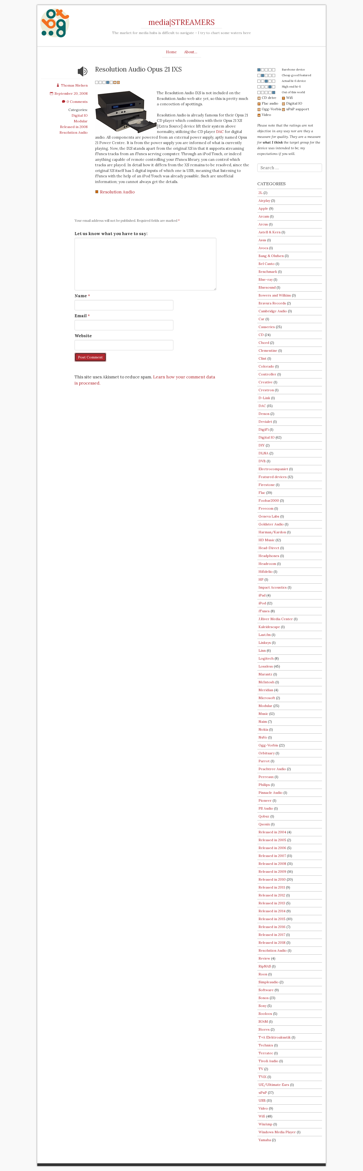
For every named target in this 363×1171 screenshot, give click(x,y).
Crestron (266, 390)
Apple (263, 208)
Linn (262, 650)
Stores (264, 1029)
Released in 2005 (272, 840)
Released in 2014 (272, 911)
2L (260, 192)
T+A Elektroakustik (275, 1037)
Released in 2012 (272, 895)
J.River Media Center (276, 619)
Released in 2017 (272, 934)
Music (263, 713)
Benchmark (268, 271)
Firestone (267, 485)
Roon (263, 974)
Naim (263, 721)
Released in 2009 (272, 871)
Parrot (264, 761)
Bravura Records (272, 303)
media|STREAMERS (181, 22)
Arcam (264, 216)
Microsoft (267, 698)
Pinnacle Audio (270, 792)
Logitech (266, 658)
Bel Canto (267, 263)
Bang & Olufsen (271, 256)
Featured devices (273, 477)
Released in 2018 (272, 942)
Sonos (264, 998)
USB (262, 1100)
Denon (264, 413)
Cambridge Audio (273, 311)
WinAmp (265, 1124)
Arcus (263, 224)
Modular (81, 121)
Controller (267, 374)
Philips (264, 784)
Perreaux (266, 777)
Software (266, 990)
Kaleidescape (269, 627)
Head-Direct (269, 548)
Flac (262, 492)
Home (171, 52)
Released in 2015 (272, 919)
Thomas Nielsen (74, 85)
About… (190, 52)
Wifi (262, 1116)
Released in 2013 (272, 903)
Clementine (268, 350)
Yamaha (265, 1140)
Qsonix (264, 824)
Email (81, 315)
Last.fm (265, 634)
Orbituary (267, 753)
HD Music (267, 540)
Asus (262, 240)
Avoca (263, 248)
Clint (262, 358)
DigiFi (264, 429)
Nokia (263, 729)
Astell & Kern (270, 232)
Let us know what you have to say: (111, 233)
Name (81, 295)
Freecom (266, 508)
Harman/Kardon (272, 532)
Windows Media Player (277, 1132)
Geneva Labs (269, 516)
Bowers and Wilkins (275, 295)
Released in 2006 (272, 848)
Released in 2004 (272, 832)
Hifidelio (266, 571)
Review (264, 958)
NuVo (263, 737)
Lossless (266, 666)
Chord (264, 342)
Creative (266, 382)
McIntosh (266, 682)
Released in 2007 (272, 856)
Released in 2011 (272, 887)
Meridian (266, 690)
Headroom (267, 563)
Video (263, 1108)
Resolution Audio (74, 132)
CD (261, 335)
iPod (262, 603)
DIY (262, 445)
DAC (220, 131)
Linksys (265, 642)
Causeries (267, 327)
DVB (262, 461)
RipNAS (265, 966)
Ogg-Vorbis (268, 745)
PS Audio (266, 808)
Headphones (269, 556)
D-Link (264, 398)
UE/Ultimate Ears (274, 1084)
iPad (262, 595)
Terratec (266, 1053)
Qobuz (264, 816)
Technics (266, 1045)
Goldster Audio (271, 524)
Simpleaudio (269, 982)
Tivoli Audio (268, 1061)
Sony (262, 1006)
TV (261, 1069)
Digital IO (80, 115)
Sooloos (265, 1013)
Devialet (265, 421)
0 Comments (77, 101)
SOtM (263, 1021)
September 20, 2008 (71, 93)
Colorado (266, 366)
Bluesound (267, 287)
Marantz (265, 674)
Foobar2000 (269, 500)
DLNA (263, 453)
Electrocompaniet (273, 469)
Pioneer (265, 800)
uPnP (263, 1092)
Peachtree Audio (272, 769)
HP (261, 579)
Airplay (264, 200)
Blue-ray (266, 279)
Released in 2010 (272, 879)
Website (83, 335)
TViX (262, 1077)
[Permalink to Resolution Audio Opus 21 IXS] (83, 74)
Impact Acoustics (273, 587)
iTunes (264, 611)
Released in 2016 (272, 927)
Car (261, 319)
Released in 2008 (74, 127)
